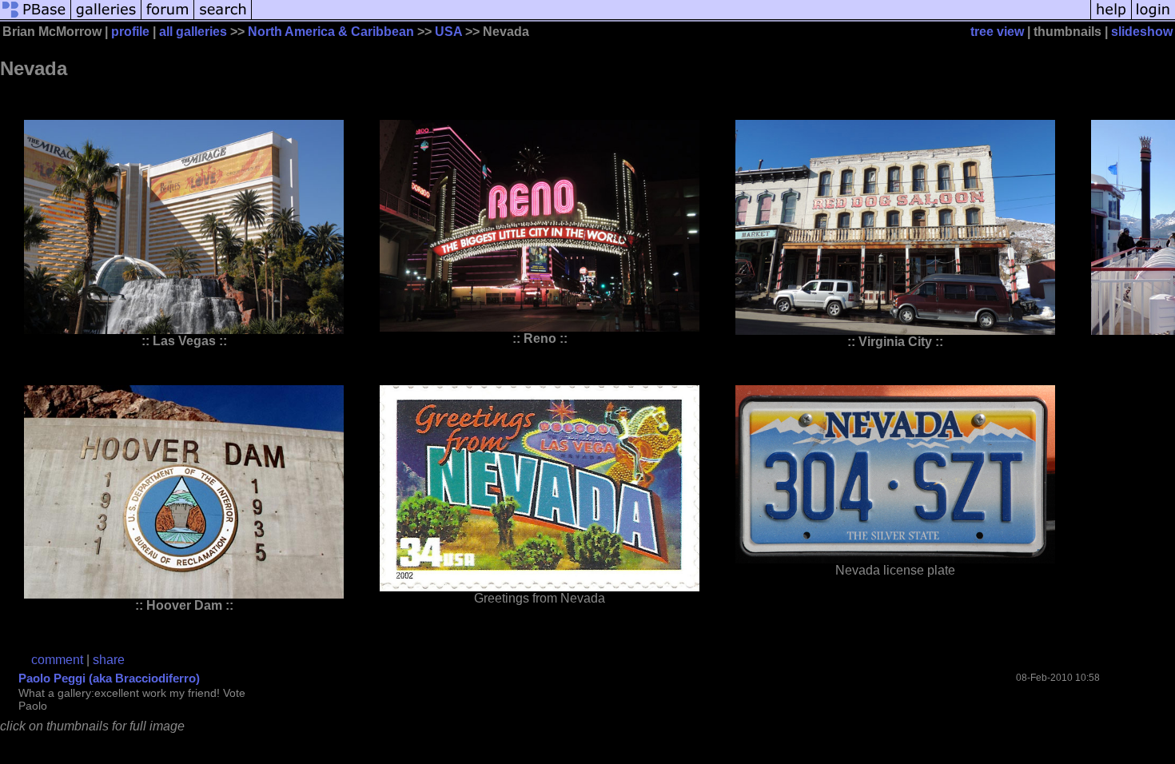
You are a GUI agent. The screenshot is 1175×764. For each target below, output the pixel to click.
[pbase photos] (35, 18)
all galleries (193, 31)
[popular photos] (671, 18)
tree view (997, 31)
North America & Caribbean (331, 31)
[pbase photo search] (223, 18)
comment (57, 660)
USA (448, 31)
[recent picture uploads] (106, 18)
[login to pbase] (1153, 18)
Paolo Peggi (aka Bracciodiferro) (109, 678)
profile (130, 31)
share (109, 660)
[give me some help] (1111, 18)
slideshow (1142, 31)
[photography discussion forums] (167, 18)
